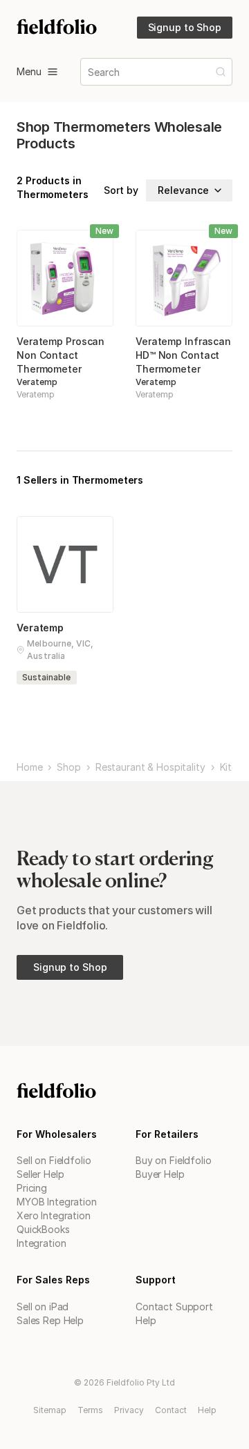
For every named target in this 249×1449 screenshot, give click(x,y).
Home (29, 767)
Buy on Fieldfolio (174, 1160)
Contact (171, 1410)
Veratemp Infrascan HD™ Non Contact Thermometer (183, 355)
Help (146, 1320)
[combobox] (89, 72)
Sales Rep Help (50, 1320)
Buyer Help (160, 1174)
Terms (90, 1410)
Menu (29, 71)
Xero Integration (54, 1215)
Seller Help (40, 1174)
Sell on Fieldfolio (54, 1160)
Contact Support (174, 1306)
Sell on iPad (42, 1306)
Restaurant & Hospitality (150, 767)
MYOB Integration (57, 1202)
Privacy (129, 1410)
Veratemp (37, 382)
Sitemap (49, 1410)
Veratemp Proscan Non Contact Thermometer (60, 355)
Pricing (32, 1188)
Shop (68, 767)
